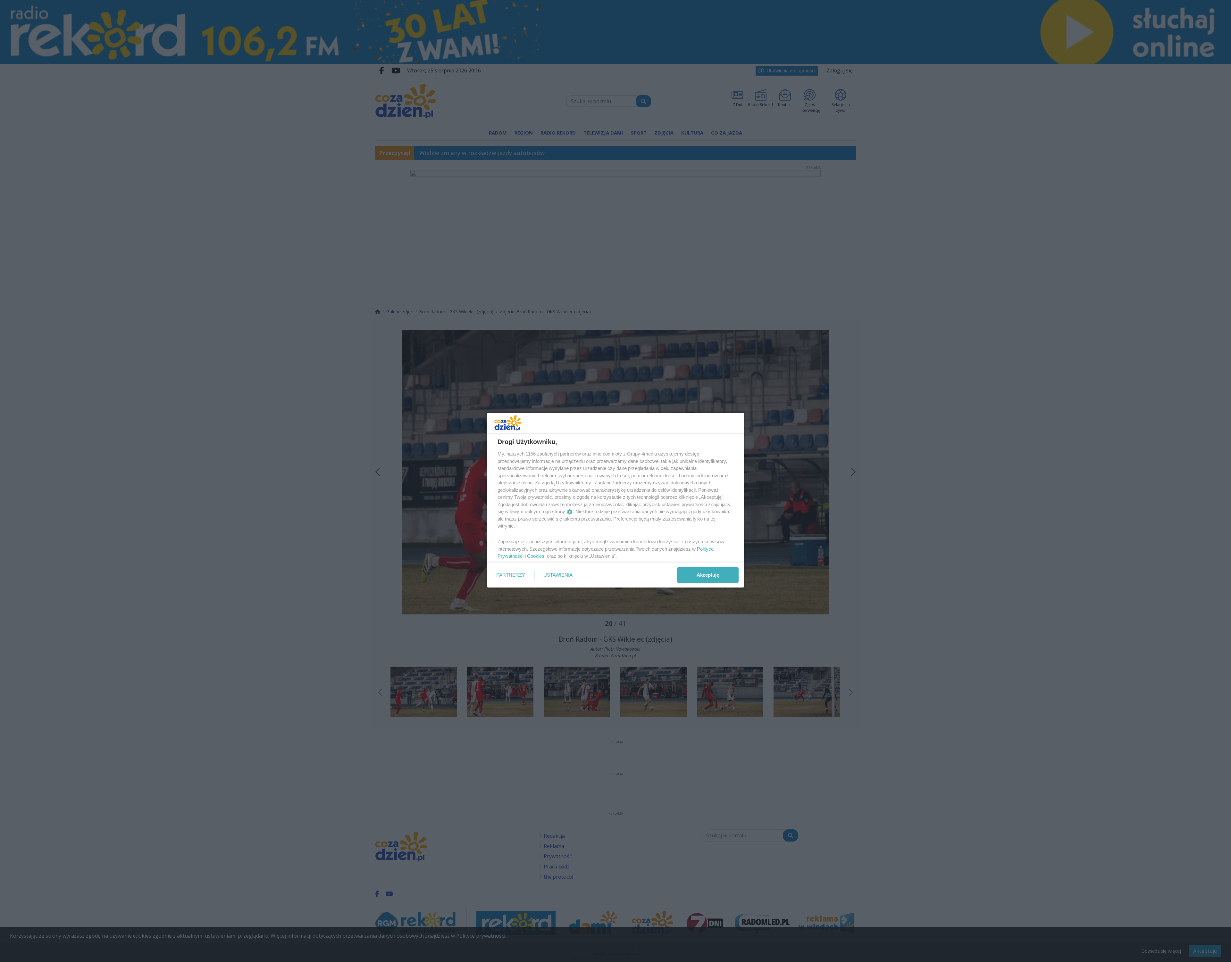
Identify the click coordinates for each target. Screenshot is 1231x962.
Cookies (535, 556)
